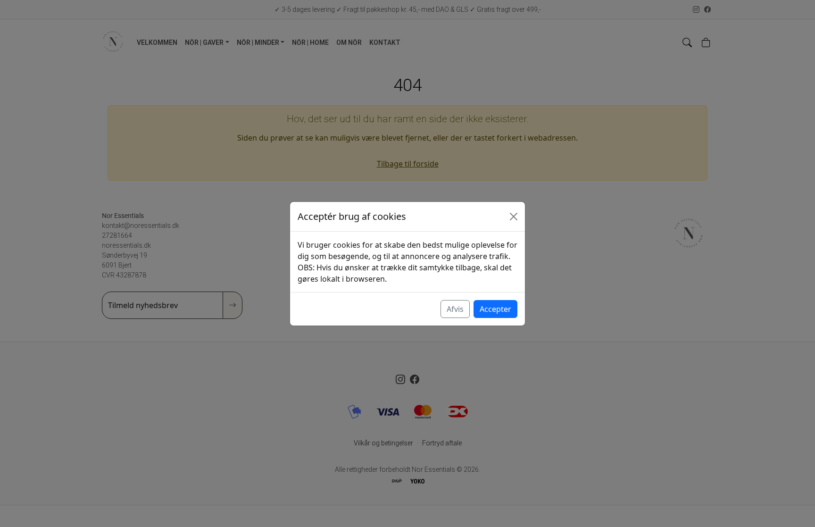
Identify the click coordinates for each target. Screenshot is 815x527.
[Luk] (513, 216)
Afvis (455, 309)
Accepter (495, 309)
